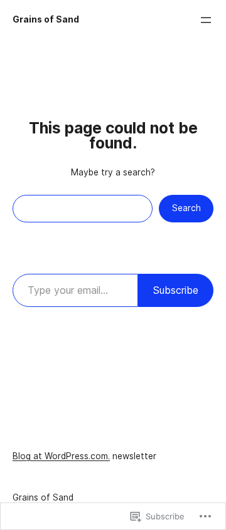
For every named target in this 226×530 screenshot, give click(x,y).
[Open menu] (205, 20)
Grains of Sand (46, 19)
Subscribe (175, 290)
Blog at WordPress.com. (61, 456)
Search (186, 208)
